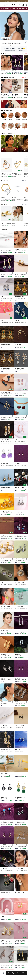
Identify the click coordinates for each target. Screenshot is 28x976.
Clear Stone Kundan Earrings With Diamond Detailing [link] (21, 10)
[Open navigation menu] (2, 5)
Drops (12, 10)
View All (24, 54)
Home (2, 10)
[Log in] (26, 5)
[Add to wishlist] (3, 973)
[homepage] (9, 5)
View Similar (6, 38)
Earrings (7, 10)
